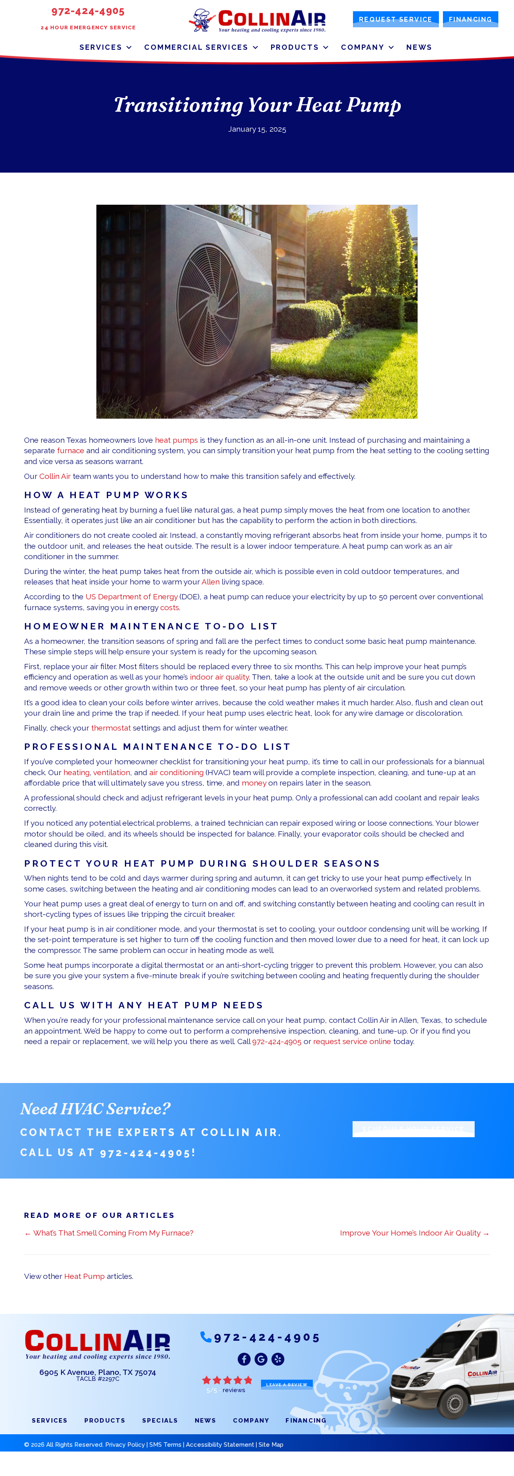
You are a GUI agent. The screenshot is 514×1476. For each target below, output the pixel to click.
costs (169, 607)
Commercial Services (196, 47)
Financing (306, 1420)
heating (76, 772)
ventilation (111, 772)
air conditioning (176, 772)
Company (362, 47)
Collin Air (55, 476)
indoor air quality (219, 676)
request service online (352, 1041)
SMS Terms (165, 1444)
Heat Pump (84, 1276)
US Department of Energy (131, 596)
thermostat (111, 727)
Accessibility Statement (220, 1444)
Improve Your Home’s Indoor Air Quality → (415, 1232)
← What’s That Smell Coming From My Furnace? (109, 1232)
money (254, 782)
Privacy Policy (125, 1444)
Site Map (271, 1444)
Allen (211, 581)
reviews (234, 1390)
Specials (160, 1420)
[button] (129, 47)
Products (295, 47)
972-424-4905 (277, 1041)
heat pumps (176, 440)
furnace (70, 450)
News (419, 47)
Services (101, 47)
